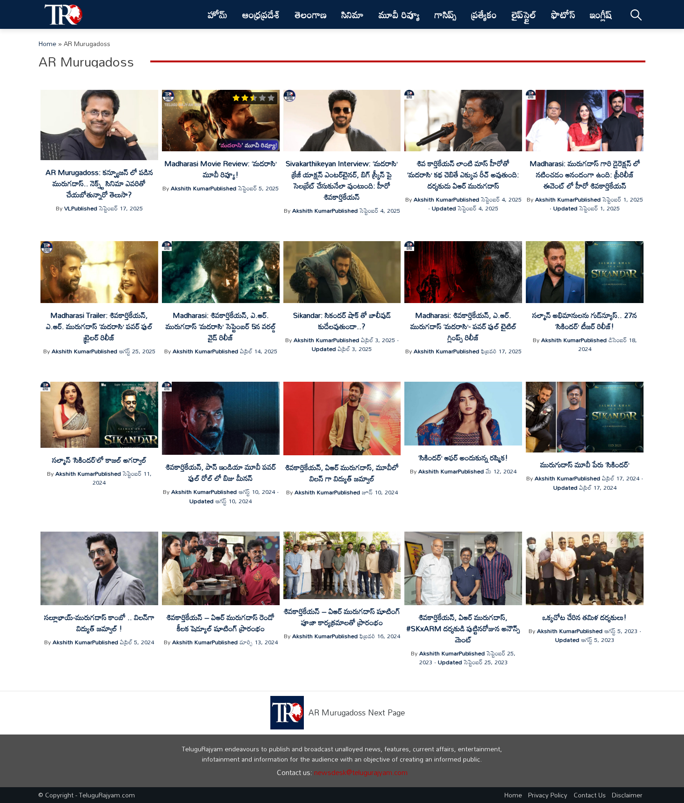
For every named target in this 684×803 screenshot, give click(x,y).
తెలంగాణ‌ (311, 14)
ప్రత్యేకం (484, 14)
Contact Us (590, 795)
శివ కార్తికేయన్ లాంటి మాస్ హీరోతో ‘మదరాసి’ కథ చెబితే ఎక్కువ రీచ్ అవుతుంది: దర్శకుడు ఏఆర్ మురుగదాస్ (463, 174)
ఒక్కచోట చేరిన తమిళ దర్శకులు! (585, 617)
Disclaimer (627, 795)
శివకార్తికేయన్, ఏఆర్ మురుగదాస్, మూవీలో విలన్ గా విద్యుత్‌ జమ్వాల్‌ (342, 473)
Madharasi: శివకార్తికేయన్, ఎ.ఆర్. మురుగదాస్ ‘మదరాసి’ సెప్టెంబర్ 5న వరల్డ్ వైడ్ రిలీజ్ (221, 326)
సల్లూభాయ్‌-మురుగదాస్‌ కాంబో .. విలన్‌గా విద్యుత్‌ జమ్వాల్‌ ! (99, 623)
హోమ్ (218, 14)
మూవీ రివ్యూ (399, 14)
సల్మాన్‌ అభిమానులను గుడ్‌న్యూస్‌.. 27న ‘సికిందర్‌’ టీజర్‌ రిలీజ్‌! (584, 321)
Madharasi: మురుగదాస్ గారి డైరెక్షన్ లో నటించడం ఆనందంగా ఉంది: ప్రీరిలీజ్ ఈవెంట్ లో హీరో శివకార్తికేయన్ (585, 174)
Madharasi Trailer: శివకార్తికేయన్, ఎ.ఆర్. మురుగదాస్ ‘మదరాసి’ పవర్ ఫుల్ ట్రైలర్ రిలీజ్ (99, 326)
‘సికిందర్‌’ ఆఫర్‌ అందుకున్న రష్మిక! (463, 457)
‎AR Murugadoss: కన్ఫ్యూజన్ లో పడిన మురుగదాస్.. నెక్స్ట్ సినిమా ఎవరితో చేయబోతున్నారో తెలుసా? (99, 183)
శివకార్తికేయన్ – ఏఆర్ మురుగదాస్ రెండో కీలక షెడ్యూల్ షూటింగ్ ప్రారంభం (221, 623)
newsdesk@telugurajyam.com (361, 772)
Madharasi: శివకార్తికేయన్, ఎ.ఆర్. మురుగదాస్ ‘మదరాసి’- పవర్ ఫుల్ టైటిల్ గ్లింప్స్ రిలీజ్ (463, 326)
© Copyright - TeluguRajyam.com (86, 795)
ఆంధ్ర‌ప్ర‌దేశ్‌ (261, 14)
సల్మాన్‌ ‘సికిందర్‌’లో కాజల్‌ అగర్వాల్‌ (99, 459)
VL (67, 208)
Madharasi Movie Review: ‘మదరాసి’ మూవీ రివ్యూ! (220, 169)
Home (47, 43)
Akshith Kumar (190, 188)
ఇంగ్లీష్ (600, 14)
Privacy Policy (547, 795)
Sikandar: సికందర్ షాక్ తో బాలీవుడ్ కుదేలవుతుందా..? (342, 321)
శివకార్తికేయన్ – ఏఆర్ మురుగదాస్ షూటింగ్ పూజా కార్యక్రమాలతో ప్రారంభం (342, 617)
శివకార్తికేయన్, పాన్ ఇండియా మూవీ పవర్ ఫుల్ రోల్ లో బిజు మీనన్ (221, 472)
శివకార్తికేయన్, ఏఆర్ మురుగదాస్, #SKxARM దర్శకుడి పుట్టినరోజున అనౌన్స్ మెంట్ (463, 628)
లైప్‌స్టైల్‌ (524, 14)
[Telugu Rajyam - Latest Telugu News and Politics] (63, 14)
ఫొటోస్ (563, 14)
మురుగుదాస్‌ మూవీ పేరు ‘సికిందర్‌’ (585, 464)
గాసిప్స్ (445, 14)
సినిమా (353, 14)
